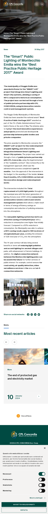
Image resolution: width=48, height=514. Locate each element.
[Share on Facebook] (28, 314)
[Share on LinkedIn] (35, 314)
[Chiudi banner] (45, 448)
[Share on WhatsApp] (32, 314)
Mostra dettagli (36, 498)
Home (6, 33)
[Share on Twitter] (39, 314)
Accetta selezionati (24, 505)
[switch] (42, 479)
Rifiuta (24, 510)
